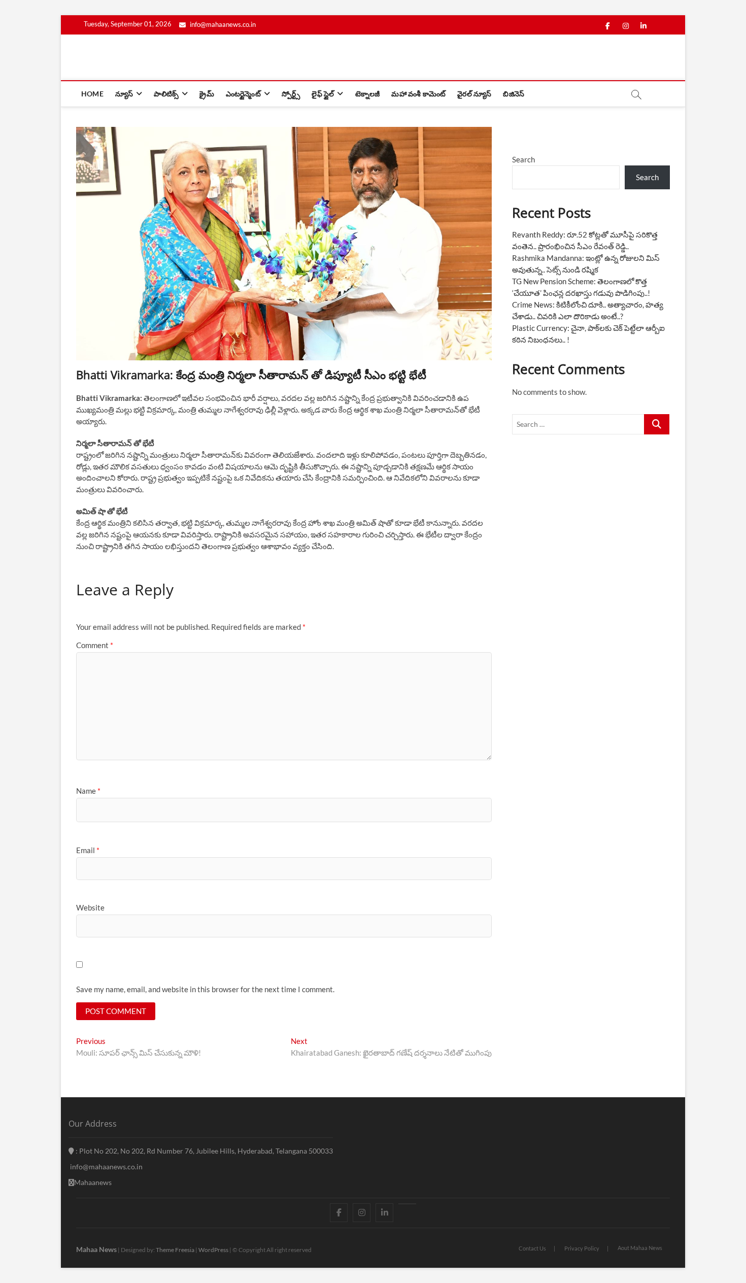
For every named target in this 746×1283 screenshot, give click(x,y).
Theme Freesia (175, 1250)
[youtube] (407, 1203)
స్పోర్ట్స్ (291, 93)
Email (87, 850)
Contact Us (532, 1248)
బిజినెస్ (513, 93)
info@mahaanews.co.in (222, 24)
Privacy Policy (581, 1248)
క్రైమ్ (206, 93)
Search (523, 159)
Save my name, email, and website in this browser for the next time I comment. (205, 989)
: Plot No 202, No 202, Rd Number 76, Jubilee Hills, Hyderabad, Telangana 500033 (203, 1150)
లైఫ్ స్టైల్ (323, 93)
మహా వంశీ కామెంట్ (418, 93)
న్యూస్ (124, 93)
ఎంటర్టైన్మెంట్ (243, 93)
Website (90, 907)
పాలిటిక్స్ (166, 93)
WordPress (213, 1250)
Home (92, 93)
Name (88, 790)
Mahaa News (96, 1249)
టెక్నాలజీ (367, 93)
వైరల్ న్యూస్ (474, 93)
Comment (94, 645)
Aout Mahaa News (640, 1247)
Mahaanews (93, 1182)
